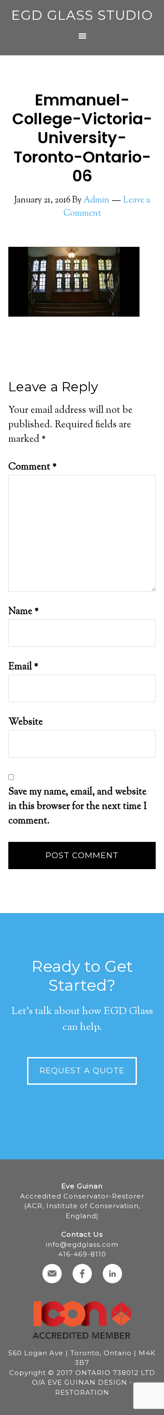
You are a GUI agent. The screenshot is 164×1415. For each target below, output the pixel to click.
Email (23, 667)
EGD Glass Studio (82, 15)
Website (25, 722)
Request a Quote (82, 1071)
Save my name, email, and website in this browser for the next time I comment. (77, 806)
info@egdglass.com (82, 1244)
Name (23, 612)
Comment (32, 467)
